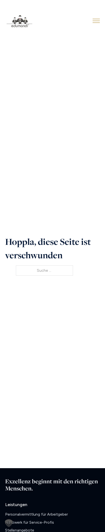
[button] (9, 523)
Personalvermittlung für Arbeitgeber (36, 514)
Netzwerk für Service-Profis (29, 522)
